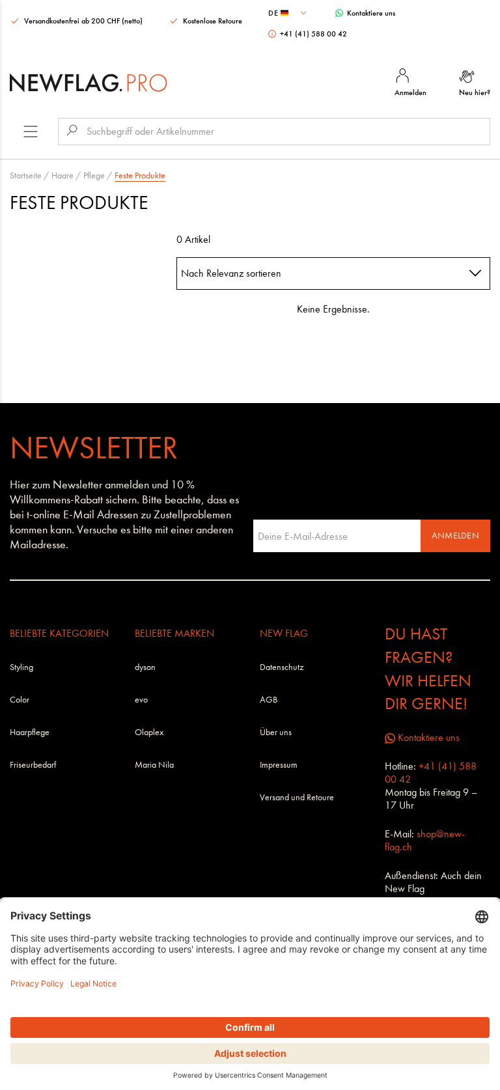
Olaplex (149, 732)
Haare (62, 175)
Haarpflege (29, 732)
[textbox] (288, 13)
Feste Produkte (140, 175)
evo (141, 699)
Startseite (26, 175)
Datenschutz (281, 667)
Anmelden (455, 535)
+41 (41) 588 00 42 (312, 33)
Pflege (94, 175)
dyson (145, 667)
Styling (21, 667)
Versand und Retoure (297, 797)
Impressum (279, 764)
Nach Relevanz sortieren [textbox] (231, 273)
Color (19, 699)
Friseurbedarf (33, 764)
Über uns (276, 732)
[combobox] (288, 13)
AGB (268, 699)
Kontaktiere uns (370, 13)
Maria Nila (154, 764)
